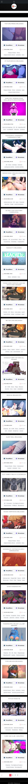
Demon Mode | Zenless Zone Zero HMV (14, 174)
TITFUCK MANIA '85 (14, 698)
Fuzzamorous (7, 241)
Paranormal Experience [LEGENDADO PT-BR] (13, 136)
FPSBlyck (14, 505)
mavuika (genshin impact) (18, 692)
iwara (17, 202)
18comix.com (17, 783)
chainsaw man (6, 578)
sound (23, 312)
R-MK (13, 428)
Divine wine (6, 580)
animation (18, 90)
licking (12, 314)
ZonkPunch (21, 428)
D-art (15, 580)
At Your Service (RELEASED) (14, 61)
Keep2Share (9, 45)
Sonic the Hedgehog (7, 127)
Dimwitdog (13, 241)
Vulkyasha (16, 129)
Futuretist (22, 202)
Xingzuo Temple (12, 52)
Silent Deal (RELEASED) (14, 437)
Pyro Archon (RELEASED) (14, 661)
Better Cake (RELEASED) (14, 320)
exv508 (23, 615)
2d (22, 351)
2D (16, 127)
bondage (14, 164)
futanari (18, 349)
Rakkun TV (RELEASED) (14, 248)
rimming (7, 351)
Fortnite (5, 312)
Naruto (19, 578)
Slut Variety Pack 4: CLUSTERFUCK (14, 474)
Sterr (24, 239)
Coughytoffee (21, 241)
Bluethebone (21, 505)
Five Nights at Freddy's (18, 503)
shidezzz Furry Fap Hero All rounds (14, 358)
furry (19, 468)
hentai (23, 690)
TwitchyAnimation (20, 655)
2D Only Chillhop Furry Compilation (14, 211)
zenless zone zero (8, 202)
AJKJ (4, 129)
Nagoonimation (7, 505)
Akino (23, 580)
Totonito (19, 580)
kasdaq (13, 655)
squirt (23, 314)
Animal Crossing (10, 767)
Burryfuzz (7, 204)
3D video (23, 49)
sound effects (7, 314)
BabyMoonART (21, 127)
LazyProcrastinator (18, 204)
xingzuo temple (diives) (14, 92)
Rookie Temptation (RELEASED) (14, 511)
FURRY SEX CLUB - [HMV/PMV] (14, 736)
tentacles (20, 164)
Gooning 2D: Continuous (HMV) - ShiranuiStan (14, 550)
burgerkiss (13, 615)
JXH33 (23, 578)
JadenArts (11, 617)
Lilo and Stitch (14, 239)
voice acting (17, 312)
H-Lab (11, 580)
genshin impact (7, 692)
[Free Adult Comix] (14, 6)
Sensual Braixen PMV (14, 395)
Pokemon (5, 239)
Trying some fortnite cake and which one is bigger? (14, 284)
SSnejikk (22, 617)
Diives (18, 52)
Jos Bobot (22, 129)
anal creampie (16, 351)
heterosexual (20, 466)
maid (23, 90)
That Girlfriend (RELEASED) (14, 23)
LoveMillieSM (10, 129)
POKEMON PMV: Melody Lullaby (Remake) (14, 624)
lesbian (13, 349)
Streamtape (21, 45)
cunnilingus (17, 314)
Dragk (11, 204)
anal (11, 351)
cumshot (9, 468)
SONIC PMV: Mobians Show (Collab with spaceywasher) (14, 99)
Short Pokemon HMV (14, 586)
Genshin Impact (7, 690)
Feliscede (6, 617)
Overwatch (9, 503)
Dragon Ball (13, 578)
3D (14, 127)
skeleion (17, 617)
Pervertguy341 (18, 767)
